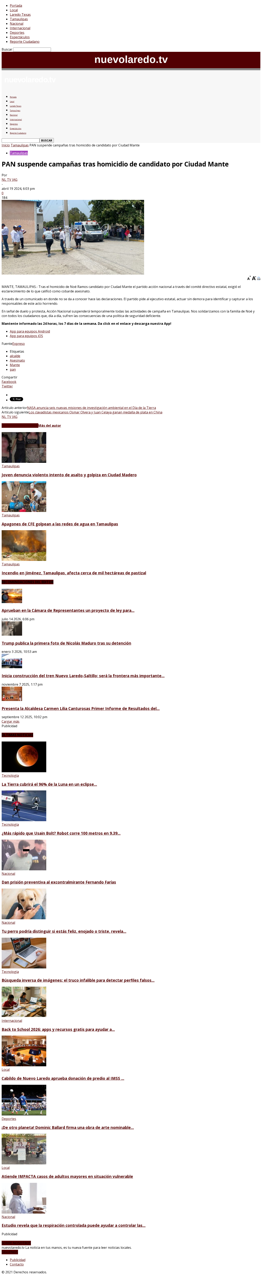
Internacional (20, 28)
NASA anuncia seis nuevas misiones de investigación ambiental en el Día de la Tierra (91, 407)
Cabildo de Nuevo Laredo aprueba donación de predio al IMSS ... (63, 1078)
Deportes (17, 32)
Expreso (18, 343)
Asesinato (17, 360)
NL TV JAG (9, 179)
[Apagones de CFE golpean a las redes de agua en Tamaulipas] (24, 510)
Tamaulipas (19, 19)
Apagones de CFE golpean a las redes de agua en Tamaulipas (60, 523)
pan (13, 369)
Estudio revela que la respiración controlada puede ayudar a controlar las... (74, 1225)
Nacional (16, 23)
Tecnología (10, 775)
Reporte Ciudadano (25, 41)
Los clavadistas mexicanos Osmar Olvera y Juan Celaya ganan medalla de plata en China (95, 412)
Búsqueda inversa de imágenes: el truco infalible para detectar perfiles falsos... (78, 980)
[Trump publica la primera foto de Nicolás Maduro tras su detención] (12, 634)
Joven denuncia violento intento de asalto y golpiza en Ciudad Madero (69, 474)
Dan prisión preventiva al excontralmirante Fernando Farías (59, 882)
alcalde (15, 356)
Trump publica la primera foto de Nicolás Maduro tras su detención (66, 643)
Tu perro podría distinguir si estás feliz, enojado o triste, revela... (64, 931)
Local (14, 10)
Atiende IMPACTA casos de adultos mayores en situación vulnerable (67, 1176)
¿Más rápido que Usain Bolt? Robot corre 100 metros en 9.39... (61, 833)
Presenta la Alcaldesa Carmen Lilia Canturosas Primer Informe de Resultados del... (81, 708)
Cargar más (10, 721)
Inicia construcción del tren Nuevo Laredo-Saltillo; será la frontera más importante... (83, 675)
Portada (16, 5)
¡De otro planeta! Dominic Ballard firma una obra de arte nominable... (68, 1127)
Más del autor (49, 425)
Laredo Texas (20, 14)
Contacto (17, 1264)
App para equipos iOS (26, 336)
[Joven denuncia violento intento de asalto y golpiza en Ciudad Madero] (24, 461)
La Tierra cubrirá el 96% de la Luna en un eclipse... (49, 784)
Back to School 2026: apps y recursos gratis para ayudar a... (58, 1029)
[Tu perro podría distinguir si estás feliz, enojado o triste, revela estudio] (24, 918)
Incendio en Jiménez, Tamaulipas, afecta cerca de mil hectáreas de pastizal (74, 572)
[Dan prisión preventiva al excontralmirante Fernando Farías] (24, 869)
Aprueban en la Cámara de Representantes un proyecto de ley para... (68, 610)
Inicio (6, 145)
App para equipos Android (30, 331)
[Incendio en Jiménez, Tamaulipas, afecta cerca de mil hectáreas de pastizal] (24, 559)
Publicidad (17, 1260)
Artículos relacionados (20, 425)
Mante (15, 365)
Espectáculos (20, 37)
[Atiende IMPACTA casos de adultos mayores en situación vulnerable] (24, 1163)
